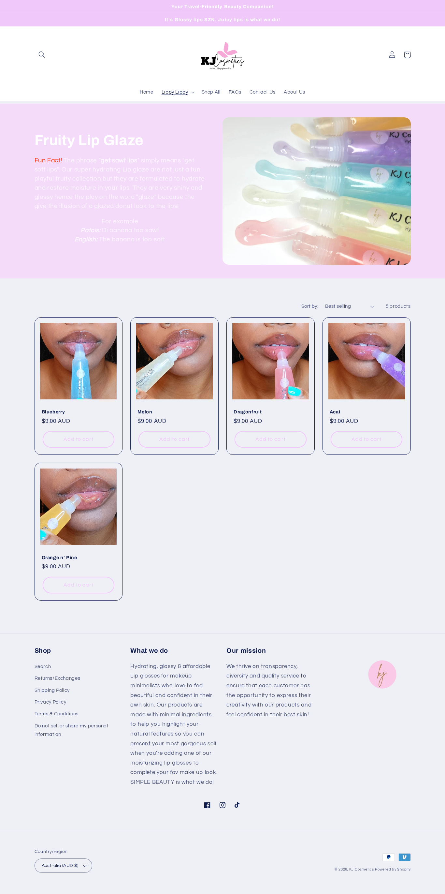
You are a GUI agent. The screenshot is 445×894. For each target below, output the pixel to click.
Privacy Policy (50, 702)
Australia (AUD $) (60, 865)
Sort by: (309, 306)
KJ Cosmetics (361, 869)
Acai (335, 411)
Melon (144, 411)
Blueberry (53, 411)
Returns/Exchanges (57, 678)
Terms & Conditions (57, 713)
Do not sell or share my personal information (71, 730)
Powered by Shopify (392, 869)
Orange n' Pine (59, 557)
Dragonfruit (248, 411)
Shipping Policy (52, 690)
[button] (42, 54)
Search (43, 666)
